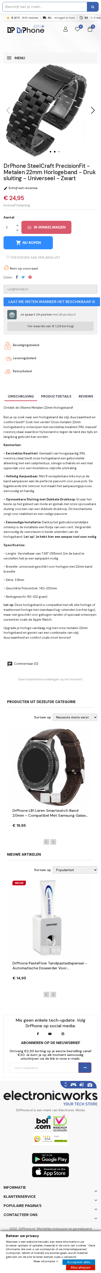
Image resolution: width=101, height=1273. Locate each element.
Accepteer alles (78, 1262)
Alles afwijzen (80, 1267)
